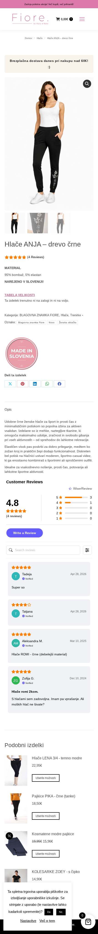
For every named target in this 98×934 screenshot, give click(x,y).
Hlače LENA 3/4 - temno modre (57, 758)
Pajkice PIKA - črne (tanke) (53, 796)
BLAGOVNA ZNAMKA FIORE (39, 315)
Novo (51, 322)
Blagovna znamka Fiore (31, 322)
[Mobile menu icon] (82, 19)
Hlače (64, 315)
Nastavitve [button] (28, 921)
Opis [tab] (8, 409)
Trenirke (75, 315)
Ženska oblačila (68, 322)
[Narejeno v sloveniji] (22, 354)
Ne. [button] (61, 912)
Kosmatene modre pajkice (53, 834)
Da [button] (48, 912)
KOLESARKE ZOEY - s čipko (56, 872)
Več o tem (47, 921)
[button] (87, 84)
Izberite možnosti (46, 778)
